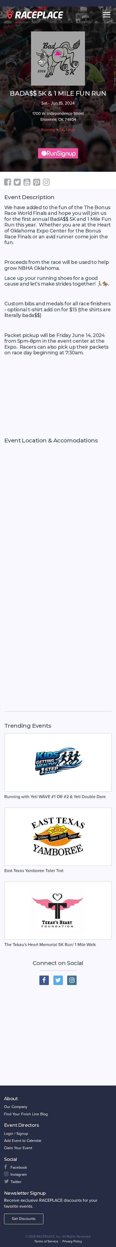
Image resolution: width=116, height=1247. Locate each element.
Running (48, 129)
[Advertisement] (58, 401)
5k (61, 129)
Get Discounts (24, 1218)
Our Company (15, 1107)
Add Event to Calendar (23, 1140)
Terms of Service (46, 1241)
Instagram (19, 1174)
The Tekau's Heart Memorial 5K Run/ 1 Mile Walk (50, 944)
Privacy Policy (72, 1241)
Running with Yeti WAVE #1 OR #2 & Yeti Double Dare (55, 796)
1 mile (70, 129)
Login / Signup (16, 1133)
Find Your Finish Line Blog (26, 1114)
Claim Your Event (18, 1148)
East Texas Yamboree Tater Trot (33, 870)
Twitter (16, 1182)
